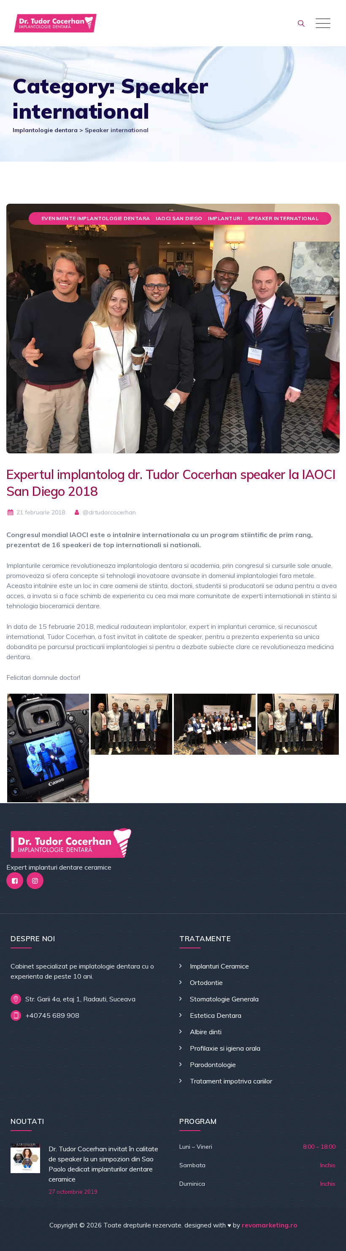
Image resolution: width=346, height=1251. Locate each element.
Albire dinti (206, 1031)
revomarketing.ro (269, 1225)
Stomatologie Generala (224, 999)
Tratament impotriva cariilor (231, 1081)
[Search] (301, 23)
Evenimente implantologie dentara (95, 218)
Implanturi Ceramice (219, 966)
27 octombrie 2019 (73, 1191)
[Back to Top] (328, 1237)
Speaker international (283, 218)
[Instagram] (35, 880)
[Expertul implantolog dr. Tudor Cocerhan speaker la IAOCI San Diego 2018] (173, 327)
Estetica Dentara (215, 1015)
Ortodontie (206, 982)
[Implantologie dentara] (55, 23)
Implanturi (225, 218)
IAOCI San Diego (179, 218)
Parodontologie (213, 1064)
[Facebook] (14, 880)
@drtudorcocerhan (108, 512)
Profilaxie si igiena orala (225, 1048)
